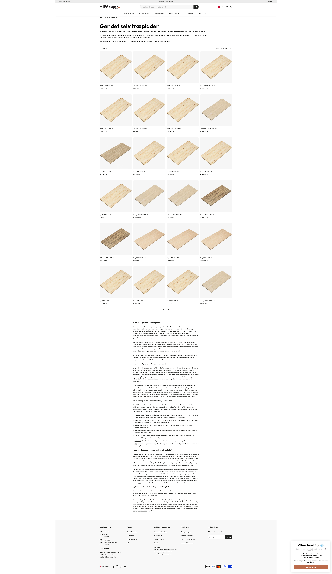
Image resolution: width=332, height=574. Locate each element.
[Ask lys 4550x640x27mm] (216, 110)
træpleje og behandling (140, 511)
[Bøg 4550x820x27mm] (183, 239)
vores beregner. (145, 37)
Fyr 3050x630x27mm (140, 86)
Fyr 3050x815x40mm (207, 172)
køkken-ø (136, 463)
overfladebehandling (140, 493)
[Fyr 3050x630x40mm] (116, 282)
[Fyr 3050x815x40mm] (216, 153)
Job (128, 543)
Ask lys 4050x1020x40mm (142, 215)
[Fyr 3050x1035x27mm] (149, 282)
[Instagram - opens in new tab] (117, 566)
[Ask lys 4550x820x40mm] (216, 282)
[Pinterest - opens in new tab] (121, 566)
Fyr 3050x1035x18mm (107, 129)
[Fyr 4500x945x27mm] (183, 67)
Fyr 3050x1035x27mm (140, 301)
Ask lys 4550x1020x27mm (175, 215)
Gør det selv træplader (110, 17)
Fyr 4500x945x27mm (174, 86)
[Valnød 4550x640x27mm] (216, 196)
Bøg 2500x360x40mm (140, 258)
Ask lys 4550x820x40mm (208, 301)
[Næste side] (173, 310)
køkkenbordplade (167, 469)
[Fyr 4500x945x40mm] (183, 110)
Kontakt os (150, 41)
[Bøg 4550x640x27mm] (216, 239)
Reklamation (158, 535)
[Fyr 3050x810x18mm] (183, 282)
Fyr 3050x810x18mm (174, 301)
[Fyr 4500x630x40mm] (149, 153)
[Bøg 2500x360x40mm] (149, 239)
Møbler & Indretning (187, 543)
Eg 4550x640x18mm (106, 172)
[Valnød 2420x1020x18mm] (116, 239)
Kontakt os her (311, 567)
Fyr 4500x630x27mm (207, 86)
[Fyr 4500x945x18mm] (116, 196)
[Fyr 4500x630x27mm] (216, 67)
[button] (169, 7)
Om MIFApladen (132, 532)
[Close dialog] (328, 543)
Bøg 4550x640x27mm (207, 258)
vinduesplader (162, 458)
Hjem (101, 17)
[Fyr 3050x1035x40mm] (183, 153)
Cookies (156, 543)
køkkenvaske (137, 478)
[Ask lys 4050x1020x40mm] (149, 196)
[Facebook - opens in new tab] (113, 566)
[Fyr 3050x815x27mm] (116, 67)
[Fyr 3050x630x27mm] (149, 67)
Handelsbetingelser (160, 532)
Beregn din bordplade (64, 1)
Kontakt (270, 1)
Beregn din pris (186, 532)
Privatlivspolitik (159, 539)
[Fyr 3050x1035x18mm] (116, 110)
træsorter (172, 474)
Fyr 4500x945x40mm (174, 129)
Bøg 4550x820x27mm (174, 258)
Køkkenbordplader (187, 535)
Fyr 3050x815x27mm (107, 86)
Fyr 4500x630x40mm (140, 172)
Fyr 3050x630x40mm (107, 301)
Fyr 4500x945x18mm (107, 215)
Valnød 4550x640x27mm (208, 215)
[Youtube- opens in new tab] (125, 566)
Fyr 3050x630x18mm (140, 129)
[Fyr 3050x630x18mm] (149, 110)
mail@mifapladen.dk (110, 542)
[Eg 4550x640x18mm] (116, 153)
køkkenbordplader (182, 456)
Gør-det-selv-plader (188, 539)
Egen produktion (132, 539)
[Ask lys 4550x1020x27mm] (183, 196)
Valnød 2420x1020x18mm (108, 258)
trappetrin (149, 458)
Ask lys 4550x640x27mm (208, 129)
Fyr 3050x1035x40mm (174, 172)
